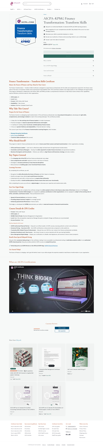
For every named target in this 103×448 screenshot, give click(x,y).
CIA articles (27, 431)
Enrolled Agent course (43, 428)
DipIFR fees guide (56, 435)
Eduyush (18, 340)
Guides (49, 9)
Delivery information (56, 48)
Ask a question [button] (62, 331)
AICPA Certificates (39, 9)
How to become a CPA (16, 426)
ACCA (18, 9)
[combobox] (37, 3)
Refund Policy (83, 431)
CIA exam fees (55, 431)
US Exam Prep (27, 9)
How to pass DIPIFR (15, 433)
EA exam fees (55, 428)
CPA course (41, 426)
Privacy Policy (83, 428)
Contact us (57, 9)
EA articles (27, 428)
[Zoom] (25, 30)
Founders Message (50, 444)
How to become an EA (16, 428)
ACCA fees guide (56, 433)
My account (82, 437)
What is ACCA (14, 435)
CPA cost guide (56, 426)
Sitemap (82, 435)
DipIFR (12, 9)
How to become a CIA (16, 431)
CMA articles (28, 433)
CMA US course (42, 431)
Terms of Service (84, 426)
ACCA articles (28, 435)
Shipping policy (83, 433)
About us (44, 444)
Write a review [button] (62, 328)
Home (45, 14)
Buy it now (68, 56)
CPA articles (28, 426)
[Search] (49, 3)
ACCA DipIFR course (43, 433)
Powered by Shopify (70, 444)
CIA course (41, 435)
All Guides (63, 444)
